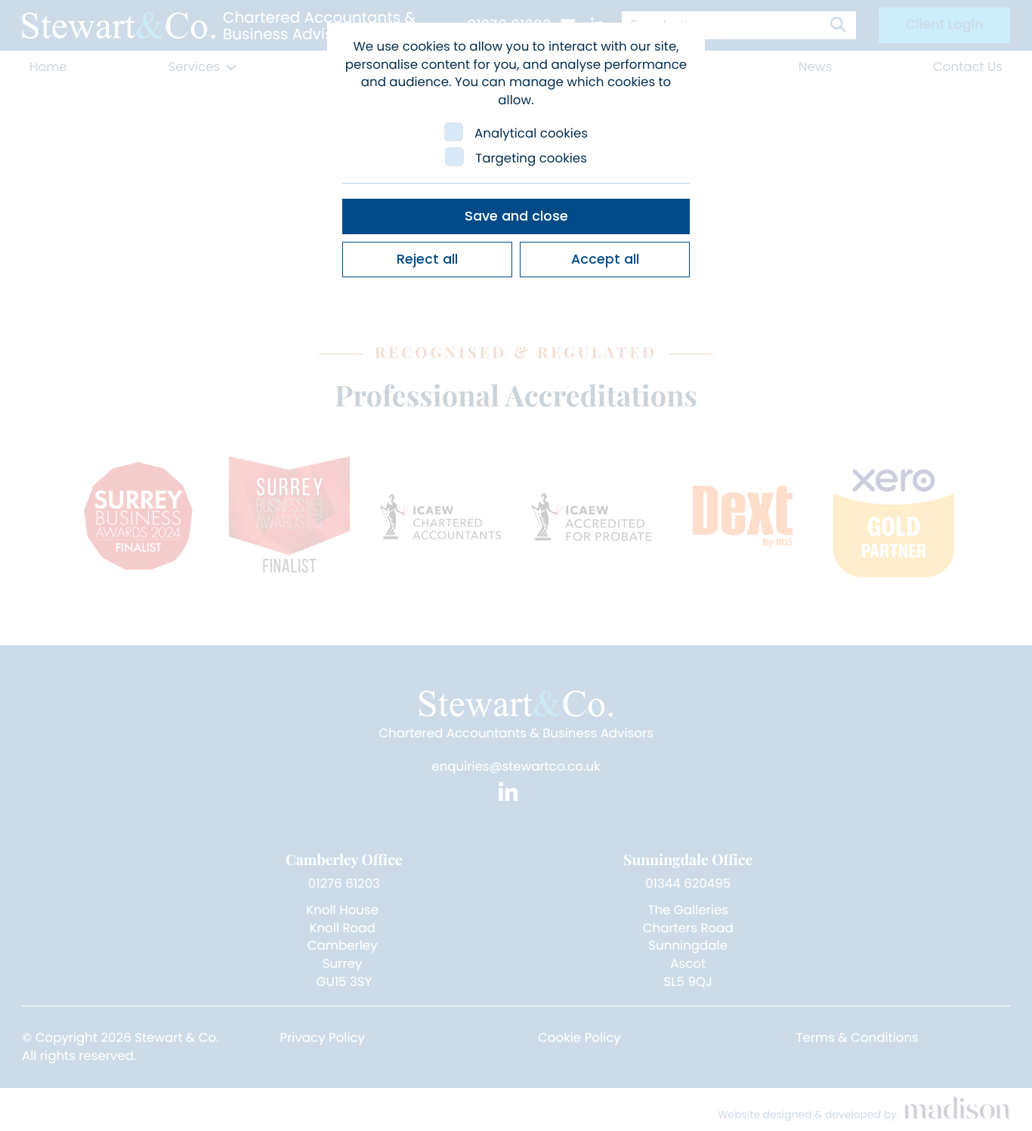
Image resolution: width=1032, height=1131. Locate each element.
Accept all (605, 259)
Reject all (427, 259)
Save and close (516, 216)
